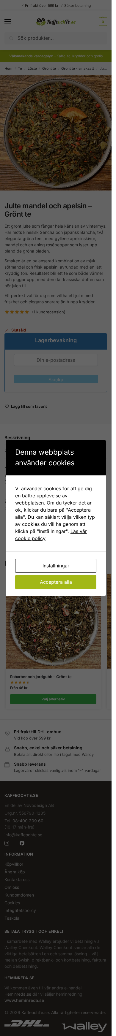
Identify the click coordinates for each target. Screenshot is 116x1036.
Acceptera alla (56, 582)
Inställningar (56, 566)
